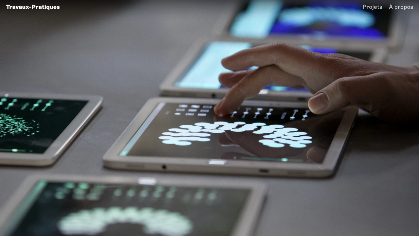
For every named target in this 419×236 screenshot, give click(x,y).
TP (33, 6)
